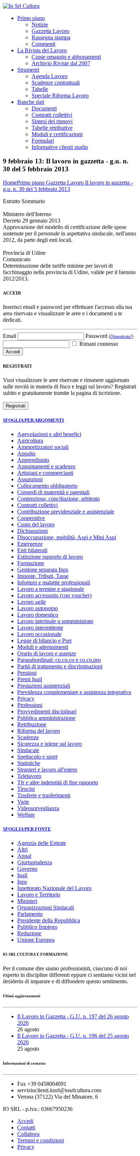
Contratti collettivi (52, 115)
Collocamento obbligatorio (47, 486)
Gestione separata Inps (42, 570)
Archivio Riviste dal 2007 (61, 63)
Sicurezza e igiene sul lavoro (49, 744)
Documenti (44, 108)
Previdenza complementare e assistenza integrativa (74, 692)
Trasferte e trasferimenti (43, 795)
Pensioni (27, 673)
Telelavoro (29, 776)
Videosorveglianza (38, 808)
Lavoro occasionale (39, 634)
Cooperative (31, 518)
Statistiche (28, 763)
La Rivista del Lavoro (42, 50)
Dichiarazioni (32, 531)
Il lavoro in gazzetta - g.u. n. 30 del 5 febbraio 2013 (68, 186)
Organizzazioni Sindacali (45, 907)
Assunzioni (30, 479)
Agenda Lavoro (49, 76)
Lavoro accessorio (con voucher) (54, 595)
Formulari (43, 141)
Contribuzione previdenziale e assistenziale (65, 511)
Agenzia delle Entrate (41, 843)
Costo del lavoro (36, 524)
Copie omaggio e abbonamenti (66, 57)
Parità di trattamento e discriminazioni (59, 666)
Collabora (28, 1134)
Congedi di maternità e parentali (53, 492)
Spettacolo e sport (37, 757)
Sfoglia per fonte (27, 829)
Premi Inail (29, 679)
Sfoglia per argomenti (33, 420)
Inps (22, 882)
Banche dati (30, 102)
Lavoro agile (31, 602)
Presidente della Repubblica (48, 920)
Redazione (29, 933)
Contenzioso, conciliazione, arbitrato (58, 499)
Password (109, 336)
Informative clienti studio (60, 147)
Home (10, 183)
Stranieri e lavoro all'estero (47, 769)
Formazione (30, 563)
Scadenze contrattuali (56, 83)
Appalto (26, 453)
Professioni (29, 705)
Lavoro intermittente (40, 628)
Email (9, 336)
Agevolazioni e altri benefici (49, 434)
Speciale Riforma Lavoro (60, 95)
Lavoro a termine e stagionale (50, 589)
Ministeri (27, 901)
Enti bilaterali (32, 550)
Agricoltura (30, 441)
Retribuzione (31, 724)
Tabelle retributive (52, 128)
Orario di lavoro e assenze (46, 653)
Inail (22, 875)
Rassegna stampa (51, 37)
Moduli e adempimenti (42, 647)
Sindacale (28, 750)
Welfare (26, 815)
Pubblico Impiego (37, 927)
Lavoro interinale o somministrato (55, 621)
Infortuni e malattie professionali (53, 582)
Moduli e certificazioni (57, 134)
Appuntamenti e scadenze (46, 466)
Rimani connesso (98, 344)
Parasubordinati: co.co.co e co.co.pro (59, 660)
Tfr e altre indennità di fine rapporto (57, 782)
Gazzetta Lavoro (50, 31)
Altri (22, 849)
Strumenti (28, 70)
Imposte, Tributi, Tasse (43, 576)
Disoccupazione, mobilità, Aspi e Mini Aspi (66, 537)
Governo (27, 869)
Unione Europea (36, 940)
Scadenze (28, 737)
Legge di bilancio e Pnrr (44, 640)
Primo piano (31, 18)
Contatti (26, 1127)
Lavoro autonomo (37, 608)
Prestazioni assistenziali (43, 686)
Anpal (24, 856)
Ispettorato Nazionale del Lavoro (54, 888)
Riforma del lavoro (38, 731)
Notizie (40, 25)
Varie (23, 802)
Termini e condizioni (40, 1140)
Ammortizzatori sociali (43, 447)
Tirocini (26, 789)
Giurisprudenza (34, 862)
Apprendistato (33, 460)
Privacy (25, 699)
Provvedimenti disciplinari (46, 711)
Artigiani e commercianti (45, 473)
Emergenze (30, 544)
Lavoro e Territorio (38, 895)
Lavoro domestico (37, 615)
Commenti (43, 44)
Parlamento (30, 914)
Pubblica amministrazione (46, 718)
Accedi (25, 1121)
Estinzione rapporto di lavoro (50, 557)
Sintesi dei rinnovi (52, 121)
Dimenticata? (121, 336)
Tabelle (40, 89)
